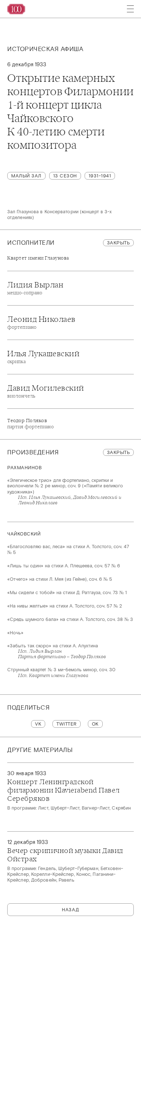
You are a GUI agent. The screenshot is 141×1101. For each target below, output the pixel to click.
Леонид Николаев (41, 322)
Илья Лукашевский (43, 356)
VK (38, 724)
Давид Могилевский (45, 391)
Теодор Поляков (30, 423)
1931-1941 (100, 175)
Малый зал (26, 175)
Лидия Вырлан (35, 287)
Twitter (66, 724)
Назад (70, 909)
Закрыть (118, 242)
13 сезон (65, 175)
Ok (95, 724)
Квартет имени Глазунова (38, 258)
